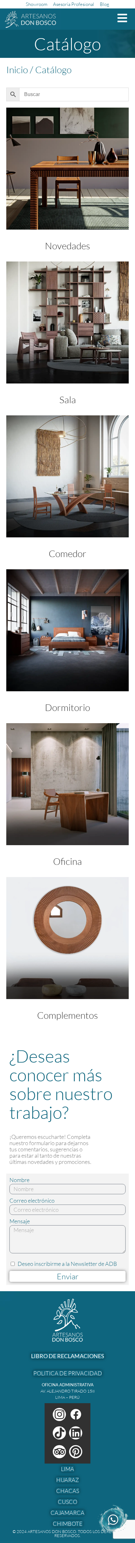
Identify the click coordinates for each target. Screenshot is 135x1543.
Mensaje (19, 1221)
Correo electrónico (32, 1200)
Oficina (67, 861)
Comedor (67, 553)
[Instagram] (59, 1414)
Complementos (67, 1015)
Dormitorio (67, 707)
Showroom (36, 4)
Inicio (17, 69)
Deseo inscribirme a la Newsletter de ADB (67, 1263)
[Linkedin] (75, 1432)
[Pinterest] (75, 1451)
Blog (104, 4)
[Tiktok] (59, 1432)
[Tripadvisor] (59, 1451)
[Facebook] (75, 1414)
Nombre (19, 1180)
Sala (67, 399)
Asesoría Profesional (73, 4)
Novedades (67, 245)
